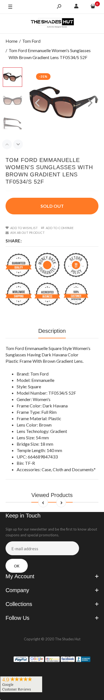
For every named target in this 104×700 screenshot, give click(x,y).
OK (16, 566)
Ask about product (27, 232)
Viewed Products (52, 495)
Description (52, 331)
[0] (93, 7)
